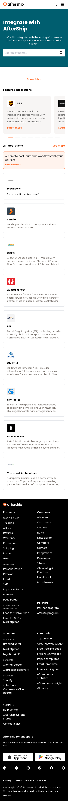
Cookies (41, 780)
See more (59, 146)
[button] (27, 115)
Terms (18, 780)
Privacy (7, 780)
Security (29, 780)
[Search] (55, 4)
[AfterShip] (14, 4)
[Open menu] (62, 4)
